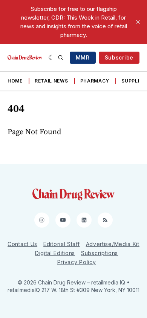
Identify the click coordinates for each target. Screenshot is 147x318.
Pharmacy (95, 81)
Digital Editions (55, 253)
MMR (83, 57)
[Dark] (51, 57)
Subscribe (119, 57)
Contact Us (22, 244)
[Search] (61, 58)
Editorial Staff (61, 244)
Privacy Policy (76, 262)
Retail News (51, 81)
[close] (138, 22)
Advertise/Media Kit (112, 244)
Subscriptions (99, 253)
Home (15, 81)
